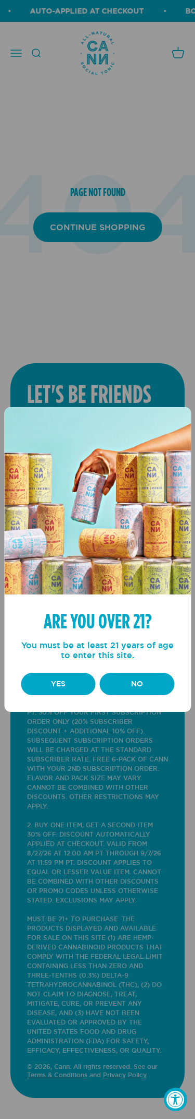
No (137, 683)
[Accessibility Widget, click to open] (175, 1099)
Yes (58, 683)
